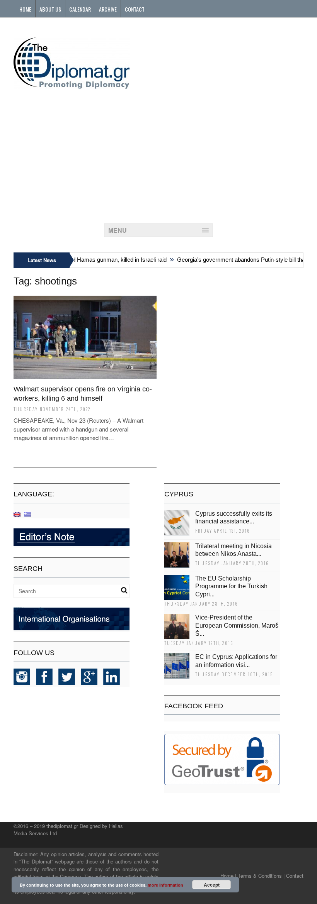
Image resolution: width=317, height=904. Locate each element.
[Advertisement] (158, 154)
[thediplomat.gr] (72, 85)
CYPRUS (178, 494)
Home (25, 9)
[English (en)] (17, 514)
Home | (228, 875)
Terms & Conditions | (261, 875)
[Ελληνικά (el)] (27, 514)
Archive (108, 9)
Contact (135, 9)
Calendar (80, 9)
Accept (212, 884)
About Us (50, 9)
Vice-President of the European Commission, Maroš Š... (236, 625)
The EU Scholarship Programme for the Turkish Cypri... (231, 586)
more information (165, 885)
